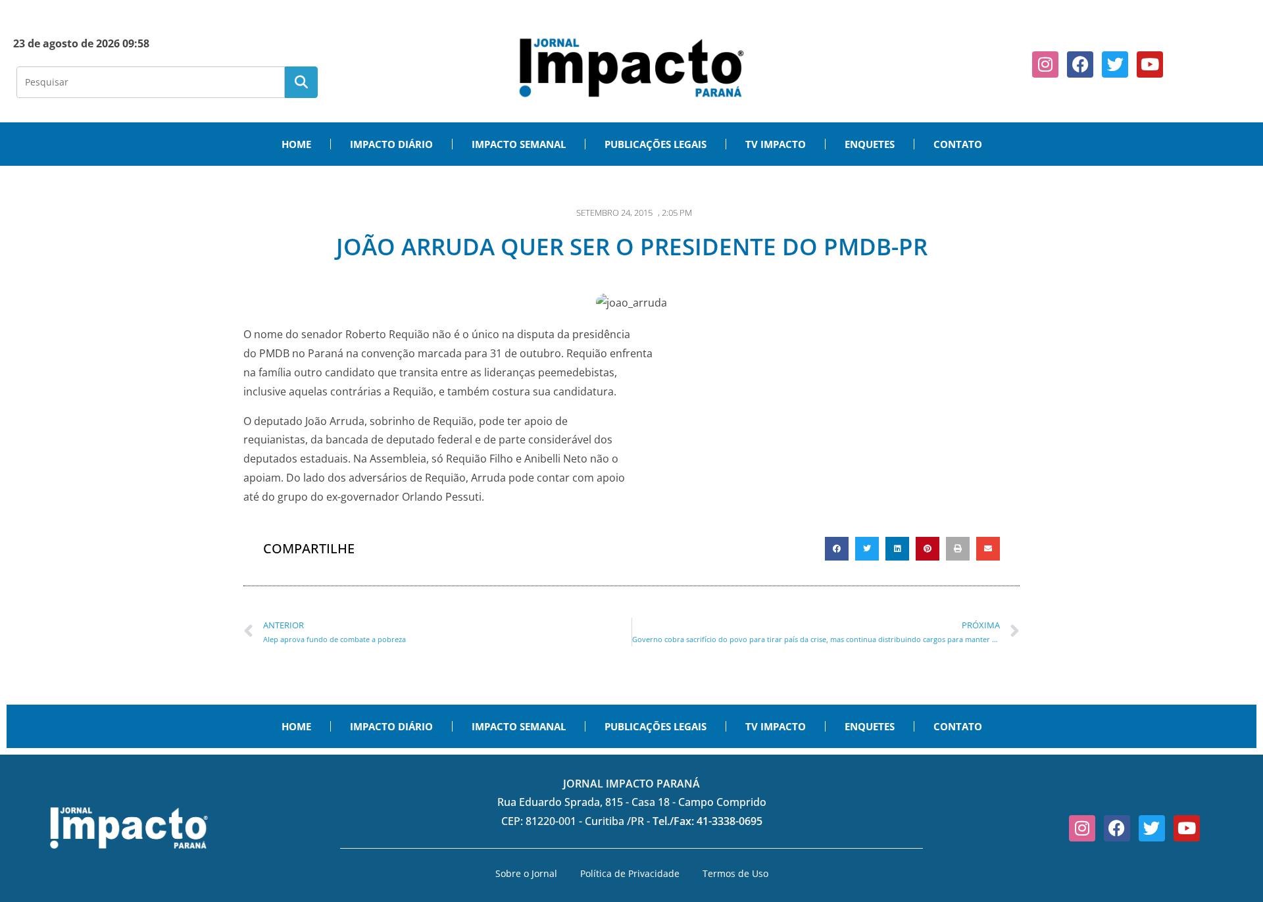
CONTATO (957, 144)
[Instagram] (1045, 64)
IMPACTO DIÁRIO (391, 144)
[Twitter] (1115, 64)
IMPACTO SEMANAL (519, 144)
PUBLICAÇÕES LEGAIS (655, 144)
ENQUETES (870, 144)
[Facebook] (1080, 64)
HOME (296, 144)
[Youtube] (1150, 64)
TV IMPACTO (775, 144)
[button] (837, 549)
